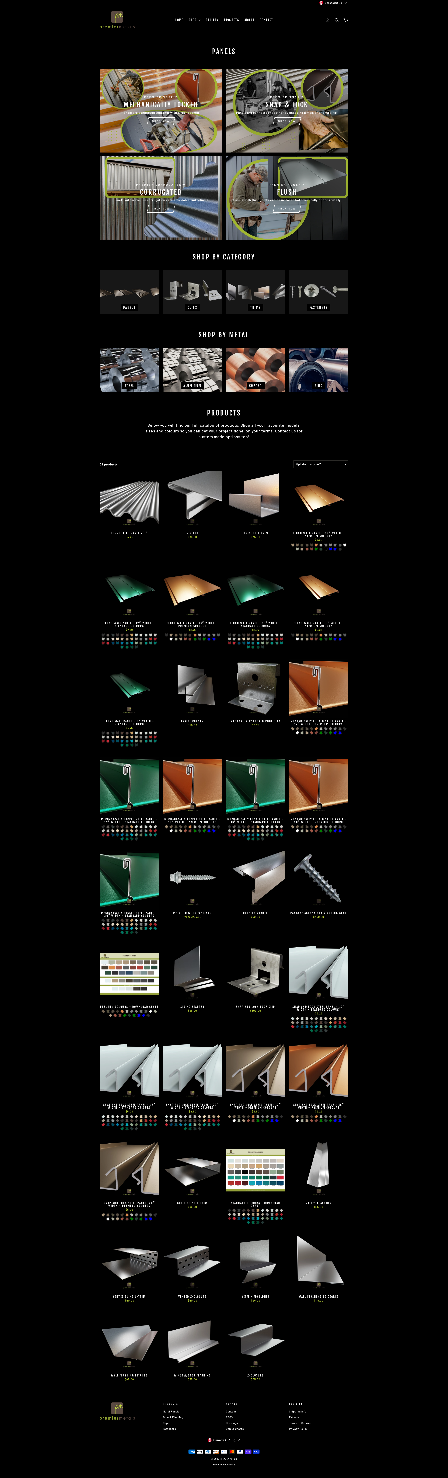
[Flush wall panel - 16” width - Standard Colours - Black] (229, 635)
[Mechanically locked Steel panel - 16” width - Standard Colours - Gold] (258, 826)
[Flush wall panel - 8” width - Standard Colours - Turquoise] (146, 741)
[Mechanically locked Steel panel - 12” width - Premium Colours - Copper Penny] (316, 728)
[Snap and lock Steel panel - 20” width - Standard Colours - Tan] (213, 1116)
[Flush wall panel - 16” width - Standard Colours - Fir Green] (258, 647)
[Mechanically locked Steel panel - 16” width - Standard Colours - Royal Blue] (248, 834)
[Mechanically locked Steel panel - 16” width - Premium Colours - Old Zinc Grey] (209, 826)
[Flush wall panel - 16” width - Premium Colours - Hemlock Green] (195, 639)
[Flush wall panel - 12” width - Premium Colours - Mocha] (297, 545)
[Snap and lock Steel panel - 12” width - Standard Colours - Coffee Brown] (321, 1022)
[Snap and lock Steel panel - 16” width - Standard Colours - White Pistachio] (103, 1116)
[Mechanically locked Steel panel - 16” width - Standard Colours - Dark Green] (262, 838)
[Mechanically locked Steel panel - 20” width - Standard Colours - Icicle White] (150, 920)
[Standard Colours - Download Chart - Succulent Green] (262, 1218)
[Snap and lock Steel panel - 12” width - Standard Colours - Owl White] (311, 1018)
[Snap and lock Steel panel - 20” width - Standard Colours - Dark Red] (218, 1120)
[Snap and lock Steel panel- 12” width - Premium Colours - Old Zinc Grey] (272, 1116)
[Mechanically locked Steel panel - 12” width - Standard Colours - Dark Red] (103, 834)
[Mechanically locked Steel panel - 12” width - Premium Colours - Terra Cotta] (311, 732)
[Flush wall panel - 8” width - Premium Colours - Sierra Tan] (307, 639)
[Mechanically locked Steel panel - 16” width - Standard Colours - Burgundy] (281, 830)
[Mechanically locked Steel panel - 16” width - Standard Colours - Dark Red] (229, 834)
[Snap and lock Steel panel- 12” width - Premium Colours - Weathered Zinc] (267, 1116)
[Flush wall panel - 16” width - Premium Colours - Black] (166, 635)
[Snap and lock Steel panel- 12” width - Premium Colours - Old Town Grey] (262, 1116)
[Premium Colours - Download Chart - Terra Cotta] (115, 1015)
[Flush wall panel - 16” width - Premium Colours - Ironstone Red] (190, 639)
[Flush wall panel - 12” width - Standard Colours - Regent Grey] (146, 639)
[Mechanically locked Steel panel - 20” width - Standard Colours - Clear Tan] (131, 924)
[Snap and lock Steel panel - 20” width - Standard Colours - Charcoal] (180, 1120)
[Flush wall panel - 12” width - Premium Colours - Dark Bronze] (311, 545)
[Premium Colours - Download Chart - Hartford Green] (134, 1015)
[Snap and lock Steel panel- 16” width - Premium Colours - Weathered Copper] (302, 1116)
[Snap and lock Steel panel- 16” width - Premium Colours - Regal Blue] (340, 1120)
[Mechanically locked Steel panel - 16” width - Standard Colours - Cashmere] (239, 830)
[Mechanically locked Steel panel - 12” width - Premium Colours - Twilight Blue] (335, 732)
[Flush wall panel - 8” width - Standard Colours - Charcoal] (108, 733)
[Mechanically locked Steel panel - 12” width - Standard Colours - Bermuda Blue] (117, 834)
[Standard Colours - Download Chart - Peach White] (243, 1214)
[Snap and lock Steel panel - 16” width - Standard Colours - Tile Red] (146, 1120)
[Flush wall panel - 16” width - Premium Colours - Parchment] (176, 639)
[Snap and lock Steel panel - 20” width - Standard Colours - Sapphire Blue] (190, 1124)
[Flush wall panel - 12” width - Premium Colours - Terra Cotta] (307, 549)
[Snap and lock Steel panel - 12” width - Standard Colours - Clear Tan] (344, 1018)
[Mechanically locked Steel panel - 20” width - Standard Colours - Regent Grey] (146, 924)
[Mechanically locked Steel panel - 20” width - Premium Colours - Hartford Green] (330, 830)
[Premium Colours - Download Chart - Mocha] (103, 1011)
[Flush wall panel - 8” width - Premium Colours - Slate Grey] (344, 635)
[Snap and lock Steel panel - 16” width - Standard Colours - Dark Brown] (136, 1120)
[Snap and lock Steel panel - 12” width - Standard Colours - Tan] (340, 1018)
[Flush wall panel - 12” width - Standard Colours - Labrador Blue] (112, 643)
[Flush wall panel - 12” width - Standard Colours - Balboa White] (108, 639)
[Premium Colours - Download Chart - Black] (148, 1015)
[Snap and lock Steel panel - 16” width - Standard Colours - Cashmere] (136, 1116)
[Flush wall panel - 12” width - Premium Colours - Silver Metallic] (321, 545)
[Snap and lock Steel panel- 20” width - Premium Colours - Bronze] (117, 1214)
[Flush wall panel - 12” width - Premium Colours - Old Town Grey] (325, 545)
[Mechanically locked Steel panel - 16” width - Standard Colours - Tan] (253, 830)
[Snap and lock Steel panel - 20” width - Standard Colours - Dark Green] (195, 1128)
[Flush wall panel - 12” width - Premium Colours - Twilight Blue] (330, 549)
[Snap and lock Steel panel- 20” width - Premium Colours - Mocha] (108, 1214)
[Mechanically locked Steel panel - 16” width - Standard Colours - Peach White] (243, 830)
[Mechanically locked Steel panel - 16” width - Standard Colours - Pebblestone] (262, 830)
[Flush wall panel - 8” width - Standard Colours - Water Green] (122, 745)
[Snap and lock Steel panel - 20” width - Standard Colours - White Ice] (176, 1116)
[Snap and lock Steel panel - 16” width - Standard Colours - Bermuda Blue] (112, 1124)
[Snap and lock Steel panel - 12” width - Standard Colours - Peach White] (330, 1018)
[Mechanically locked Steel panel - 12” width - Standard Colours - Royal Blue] (122, 834)
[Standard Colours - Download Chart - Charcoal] (234, 1210)
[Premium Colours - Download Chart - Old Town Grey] (131, 1011)
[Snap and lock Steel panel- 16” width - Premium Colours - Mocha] (297, 1116)
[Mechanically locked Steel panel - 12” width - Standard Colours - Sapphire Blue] (131, 834)
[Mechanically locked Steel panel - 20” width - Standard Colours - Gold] (131, 920)
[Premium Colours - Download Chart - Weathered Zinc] (136, 1011)
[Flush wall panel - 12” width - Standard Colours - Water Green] (122, 647)
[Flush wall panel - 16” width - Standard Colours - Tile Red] (276, 639)
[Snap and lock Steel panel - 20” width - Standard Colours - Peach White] (204, 1116)
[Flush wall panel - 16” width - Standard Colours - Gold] (258, 635)
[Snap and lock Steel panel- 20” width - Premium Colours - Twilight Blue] (146, 1218)
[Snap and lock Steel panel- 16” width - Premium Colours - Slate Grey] (340, 1116)
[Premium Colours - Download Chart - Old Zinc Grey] (141, 1011)
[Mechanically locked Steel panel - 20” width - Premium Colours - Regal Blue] (340, 830)
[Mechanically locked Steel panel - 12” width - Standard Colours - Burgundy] (155, 830)
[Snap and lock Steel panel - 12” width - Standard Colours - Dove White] (297, 1018)
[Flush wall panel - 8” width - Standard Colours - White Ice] (146, 733)
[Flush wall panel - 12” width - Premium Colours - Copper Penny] (316, 545)
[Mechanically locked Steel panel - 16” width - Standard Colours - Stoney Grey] (267, 830)
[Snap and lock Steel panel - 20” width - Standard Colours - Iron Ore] (199, 1128)
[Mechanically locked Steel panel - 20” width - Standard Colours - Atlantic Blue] (127, 928)
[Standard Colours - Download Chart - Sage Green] (267, 1218)
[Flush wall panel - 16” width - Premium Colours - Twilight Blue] (209, 639)
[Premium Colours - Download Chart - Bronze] (112, 1011)
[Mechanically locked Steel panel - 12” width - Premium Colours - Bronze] (307, 728)
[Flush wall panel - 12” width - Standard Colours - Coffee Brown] (122, 635)
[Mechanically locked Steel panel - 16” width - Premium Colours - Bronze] (180, 826)
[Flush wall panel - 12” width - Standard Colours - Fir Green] (131, 647)
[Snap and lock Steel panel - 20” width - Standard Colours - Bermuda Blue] (176, 1124)
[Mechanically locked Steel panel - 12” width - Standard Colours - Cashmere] (112, 830)
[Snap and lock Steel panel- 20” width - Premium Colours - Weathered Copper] (112, 1214)
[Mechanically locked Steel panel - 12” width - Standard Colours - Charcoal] (108, 826)
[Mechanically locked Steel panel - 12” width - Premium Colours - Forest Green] (325, 732)
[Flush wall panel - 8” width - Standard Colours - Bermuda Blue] (117, 741)
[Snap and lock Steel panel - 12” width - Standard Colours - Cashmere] (325, 1018)
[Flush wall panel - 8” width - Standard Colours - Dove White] (141, 733)
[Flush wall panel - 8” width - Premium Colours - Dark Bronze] (316, 635)
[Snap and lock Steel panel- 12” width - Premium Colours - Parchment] (239, 1120)
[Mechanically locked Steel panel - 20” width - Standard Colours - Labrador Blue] (112, 928)
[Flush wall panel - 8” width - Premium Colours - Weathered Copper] (307, 635)
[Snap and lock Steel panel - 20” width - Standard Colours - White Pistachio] (166, 1116)
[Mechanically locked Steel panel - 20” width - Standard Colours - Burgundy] (155, 924)
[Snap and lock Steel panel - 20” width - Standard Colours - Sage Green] (199, 1124)
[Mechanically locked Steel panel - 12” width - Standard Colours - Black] (103, 826)
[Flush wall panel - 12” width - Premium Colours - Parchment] (297, 549)
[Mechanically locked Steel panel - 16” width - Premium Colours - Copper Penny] (190, 826)
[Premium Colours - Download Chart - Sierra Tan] (110, 1015)
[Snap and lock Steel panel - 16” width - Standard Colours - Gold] (141, 1120)
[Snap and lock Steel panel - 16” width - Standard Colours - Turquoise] (141, 1124)
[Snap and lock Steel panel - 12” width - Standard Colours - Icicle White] (307, 1018)
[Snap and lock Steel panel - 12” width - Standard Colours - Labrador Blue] (297, 1026)
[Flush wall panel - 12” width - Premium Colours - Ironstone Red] (311, 549)
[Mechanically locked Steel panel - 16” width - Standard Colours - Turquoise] (272, 834)
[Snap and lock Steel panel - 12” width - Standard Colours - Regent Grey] (302, 1022)
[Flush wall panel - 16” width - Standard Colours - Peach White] (243, 639)
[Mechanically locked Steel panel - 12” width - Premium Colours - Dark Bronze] (311, 728)
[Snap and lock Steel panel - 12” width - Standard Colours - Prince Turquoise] (335, 1026)
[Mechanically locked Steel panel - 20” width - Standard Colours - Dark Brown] (117, 920)
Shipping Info (297, 1411)
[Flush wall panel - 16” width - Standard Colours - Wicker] (248, 639)
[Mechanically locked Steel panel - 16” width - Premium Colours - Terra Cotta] (185, 830)
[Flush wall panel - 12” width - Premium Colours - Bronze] (307, 545)
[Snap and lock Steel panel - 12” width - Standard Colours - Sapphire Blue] (316, 1026)
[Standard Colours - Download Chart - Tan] (253, 1214)
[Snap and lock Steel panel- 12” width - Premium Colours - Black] (281, 1116)
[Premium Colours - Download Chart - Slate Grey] (146, 1011)
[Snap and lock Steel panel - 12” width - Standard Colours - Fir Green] (316, 1030)
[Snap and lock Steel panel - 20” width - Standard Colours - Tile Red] (209, 1120)
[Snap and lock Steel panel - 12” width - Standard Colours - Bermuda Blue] (302, 1026)
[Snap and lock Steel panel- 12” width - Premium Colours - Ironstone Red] (253, 1120)
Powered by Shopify (224, 1464)
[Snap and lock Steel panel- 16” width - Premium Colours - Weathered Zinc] (330, 1116)
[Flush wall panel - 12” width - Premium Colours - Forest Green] (321, 549)
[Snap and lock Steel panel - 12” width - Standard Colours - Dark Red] (344, 1022)
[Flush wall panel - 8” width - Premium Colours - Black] (292, 635)
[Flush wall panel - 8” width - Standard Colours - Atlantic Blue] (127, 741)
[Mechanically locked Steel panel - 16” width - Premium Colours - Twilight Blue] (209, 830)
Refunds (294, 1417)
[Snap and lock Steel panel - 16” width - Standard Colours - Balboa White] (131, 1116)
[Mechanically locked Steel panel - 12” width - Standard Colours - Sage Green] (141, 834)
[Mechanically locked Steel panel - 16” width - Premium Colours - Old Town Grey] (199, 826)
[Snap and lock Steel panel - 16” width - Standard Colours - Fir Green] (127, 1128)
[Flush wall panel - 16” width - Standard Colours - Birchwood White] (229, 639)
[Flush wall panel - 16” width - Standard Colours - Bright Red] (234, 643)
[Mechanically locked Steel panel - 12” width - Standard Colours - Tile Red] (150, 830)
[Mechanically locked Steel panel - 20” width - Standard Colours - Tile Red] (150, 924)
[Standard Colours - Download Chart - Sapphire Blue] (258, 1218)
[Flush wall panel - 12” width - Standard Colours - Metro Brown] (127, 635)
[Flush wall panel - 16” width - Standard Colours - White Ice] (272, 635)
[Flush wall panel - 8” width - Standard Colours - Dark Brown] (117, 733)
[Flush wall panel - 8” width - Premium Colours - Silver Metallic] (325, 635)
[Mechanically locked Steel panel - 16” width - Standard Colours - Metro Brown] (253, 826)
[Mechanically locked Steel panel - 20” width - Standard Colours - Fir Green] (131, 932)
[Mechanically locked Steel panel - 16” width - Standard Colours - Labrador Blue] (239, 834)
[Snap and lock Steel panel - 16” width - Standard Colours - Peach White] (141, 1116)
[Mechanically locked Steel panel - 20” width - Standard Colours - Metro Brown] (127, 920)
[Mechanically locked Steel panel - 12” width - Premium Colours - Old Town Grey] (325, 728)
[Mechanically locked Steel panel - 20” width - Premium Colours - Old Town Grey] (325, 826)
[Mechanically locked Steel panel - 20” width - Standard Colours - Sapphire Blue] (131, 928)
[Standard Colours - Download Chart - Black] (229, 1210)
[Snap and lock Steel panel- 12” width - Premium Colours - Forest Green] (262, 1120)
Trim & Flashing (173, 1417)
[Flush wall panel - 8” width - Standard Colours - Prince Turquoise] (150, 741)
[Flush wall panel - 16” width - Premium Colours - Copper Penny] (195, 635)
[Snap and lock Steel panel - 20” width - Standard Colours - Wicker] (209, 1116)
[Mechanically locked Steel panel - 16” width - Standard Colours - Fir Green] (258, 838)
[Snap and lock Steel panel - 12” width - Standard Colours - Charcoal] (307, 1022)
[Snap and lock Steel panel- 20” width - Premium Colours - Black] (155, 1214)
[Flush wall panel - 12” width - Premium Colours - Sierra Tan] (302, 549)
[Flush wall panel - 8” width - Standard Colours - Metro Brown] (127, 733)
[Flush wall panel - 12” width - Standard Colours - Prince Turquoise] (150, 643)
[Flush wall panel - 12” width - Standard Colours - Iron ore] (112, 635)
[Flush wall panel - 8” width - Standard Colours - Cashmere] (112, 737)
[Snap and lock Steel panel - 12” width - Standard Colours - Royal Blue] (307, 1026)
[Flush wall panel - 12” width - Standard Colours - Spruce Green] (127, 647)
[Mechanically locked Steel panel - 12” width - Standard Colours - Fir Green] (131, 838)
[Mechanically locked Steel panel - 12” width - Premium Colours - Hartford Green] (330, 732)
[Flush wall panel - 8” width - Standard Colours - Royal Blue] (122, 741)
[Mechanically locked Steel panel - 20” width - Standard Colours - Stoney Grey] (141, 924)
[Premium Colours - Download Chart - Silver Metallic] (127, 1011)
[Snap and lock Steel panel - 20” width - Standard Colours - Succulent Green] (195, 1124)
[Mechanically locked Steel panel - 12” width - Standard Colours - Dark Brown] (117, 826)
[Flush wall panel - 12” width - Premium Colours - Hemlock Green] (316, 549)
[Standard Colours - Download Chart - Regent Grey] (272, 1214)
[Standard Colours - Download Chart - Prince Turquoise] (276, 1218)
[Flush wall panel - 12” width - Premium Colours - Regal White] (344, 545)
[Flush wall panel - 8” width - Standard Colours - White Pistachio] (136, 733)
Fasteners (169, 1428)
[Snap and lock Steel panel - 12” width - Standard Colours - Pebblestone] (292, 1022)
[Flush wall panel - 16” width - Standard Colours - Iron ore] (239, 635)
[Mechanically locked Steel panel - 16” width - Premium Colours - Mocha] (171, 826)
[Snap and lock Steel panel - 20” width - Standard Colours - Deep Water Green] (213, 1124)
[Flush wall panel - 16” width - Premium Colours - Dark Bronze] (190, 635)
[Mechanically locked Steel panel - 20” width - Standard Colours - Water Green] (122, 932)
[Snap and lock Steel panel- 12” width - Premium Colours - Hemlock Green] (258, 1120)
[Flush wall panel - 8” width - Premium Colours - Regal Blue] (340, 639)
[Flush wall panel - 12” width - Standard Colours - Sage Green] (141, 643)
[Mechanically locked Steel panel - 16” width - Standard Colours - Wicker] (248, 830)
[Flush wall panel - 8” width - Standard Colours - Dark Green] (136, 745)
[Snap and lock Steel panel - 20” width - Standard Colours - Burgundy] (213, 1120)
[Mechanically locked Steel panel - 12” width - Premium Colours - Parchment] (302, 732)
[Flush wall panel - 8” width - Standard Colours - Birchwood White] (103, 737)
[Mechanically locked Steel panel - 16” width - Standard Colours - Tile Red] (276, 830)
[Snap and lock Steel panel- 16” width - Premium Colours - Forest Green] (325, 1120)
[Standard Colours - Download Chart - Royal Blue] (248, 1218)
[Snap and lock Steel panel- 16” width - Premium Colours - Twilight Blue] (335, 1120)
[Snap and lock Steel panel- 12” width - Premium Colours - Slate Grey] (276, 1116)
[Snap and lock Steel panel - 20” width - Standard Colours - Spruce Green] (185, 1128)
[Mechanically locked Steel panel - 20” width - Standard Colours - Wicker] (122, 924)
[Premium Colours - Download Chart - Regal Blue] (143, 1015)
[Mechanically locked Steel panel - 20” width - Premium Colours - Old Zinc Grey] (335, 826)
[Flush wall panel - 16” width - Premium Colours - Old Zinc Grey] (213, 635)
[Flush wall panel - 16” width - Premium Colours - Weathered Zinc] (209, 635)
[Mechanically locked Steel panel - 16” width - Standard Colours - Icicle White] (276, 826)
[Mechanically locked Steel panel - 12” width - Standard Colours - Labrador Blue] (112, 834)
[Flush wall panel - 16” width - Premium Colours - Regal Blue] (213, 639)
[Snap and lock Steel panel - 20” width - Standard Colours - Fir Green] (190, 1128)
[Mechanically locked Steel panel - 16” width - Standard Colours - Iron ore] (239, 826)
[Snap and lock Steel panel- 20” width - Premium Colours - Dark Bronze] (122, 1214)
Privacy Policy (298, 1428)
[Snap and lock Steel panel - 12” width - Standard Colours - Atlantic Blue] (311, 1026)
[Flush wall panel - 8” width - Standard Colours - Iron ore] (112, 733)
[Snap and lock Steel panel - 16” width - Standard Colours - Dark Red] (155, 1120)
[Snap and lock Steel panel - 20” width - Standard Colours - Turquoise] (204, 1124)
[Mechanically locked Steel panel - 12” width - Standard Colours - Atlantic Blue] (127, 834)
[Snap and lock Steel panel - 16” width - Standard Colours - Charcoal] (117, 1120)
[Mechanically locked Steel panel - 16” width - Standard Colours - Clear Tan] (258, 830)
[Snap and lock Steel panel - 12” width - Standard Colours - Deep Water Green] (340, 1026)
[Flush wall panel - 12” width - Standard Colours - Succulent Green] (136, 643)
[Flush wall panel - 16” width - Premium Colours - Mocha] (176, 635)
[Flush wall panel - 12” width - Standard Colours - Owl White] (155, 635)
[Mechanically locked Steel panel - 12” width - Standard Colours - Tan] (127, 830)
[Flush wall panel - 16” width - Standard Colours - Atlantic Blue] (253, 643)
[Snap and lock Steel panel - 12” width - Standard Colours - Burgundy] (340, 1022)
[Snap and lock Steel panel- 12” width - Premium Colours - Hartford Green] (267, 1120)
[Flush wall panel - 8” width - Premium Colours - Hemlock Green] (321, 639)
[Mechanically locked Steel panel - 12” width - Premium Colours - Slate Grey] (340, 728)
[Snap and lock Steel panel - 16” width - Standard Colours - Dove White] (108, 1116)
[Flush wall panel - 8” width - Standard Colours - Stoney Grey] (141, 737)
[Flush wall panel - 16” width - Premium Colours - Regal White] (171, 639)
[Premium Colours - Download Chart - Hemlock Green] (124, 1015)
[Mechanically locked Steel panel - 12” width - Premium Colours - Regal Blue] (340, 732)
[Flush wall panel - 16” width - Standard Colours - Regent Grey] (272, 639)
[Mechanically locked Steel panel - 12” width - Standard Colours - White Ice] (146, 826)
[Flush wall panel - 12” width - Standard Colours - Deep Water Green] (155, 643)
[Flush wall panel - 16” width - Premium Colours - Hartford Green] (204, 639)
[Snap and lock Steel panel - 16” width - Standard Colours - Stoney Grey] (108, 1120)
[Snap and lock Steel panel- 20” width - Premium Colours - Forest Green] (136, 1218)
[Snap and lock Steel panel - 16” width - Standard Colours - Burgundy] (150, 1120)
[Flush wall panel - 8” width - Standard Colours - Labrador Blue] (112, 741)
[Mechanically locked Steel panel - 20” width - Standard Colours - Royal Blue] (122, 928)
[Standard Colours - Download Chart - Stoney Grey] (267, 1214)
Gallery (212, 20)
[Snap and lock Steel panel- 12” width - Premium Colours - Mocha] (234, 1116)
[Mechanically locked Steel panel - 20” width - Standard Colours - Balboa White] (108, 924)
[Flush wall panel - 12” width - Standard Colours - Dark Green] (136, 647)
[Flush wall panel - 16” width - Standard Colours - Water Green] (248, 647)
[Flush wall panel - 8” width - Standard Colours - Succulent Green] (136, 741)
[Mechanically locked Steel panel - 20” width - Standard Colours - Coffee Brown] (122, 920)
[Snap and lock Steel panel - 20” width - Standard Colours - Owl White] (185, 1116)
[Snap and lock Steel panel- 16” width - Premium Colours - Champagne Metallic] (292, 1116)
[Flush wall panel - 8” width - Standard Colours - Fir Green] (131, 745)
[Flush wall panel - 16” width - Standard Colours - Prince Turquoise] (276, 643)
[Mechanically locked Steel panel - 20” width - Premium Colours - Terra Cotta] (311, 830)
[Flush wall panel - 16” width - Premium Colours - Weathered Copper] (180, 635)
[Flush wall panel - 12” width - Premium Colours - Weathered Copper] (302, 545)
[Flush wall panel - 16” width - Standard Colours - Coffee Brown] (248, 635)
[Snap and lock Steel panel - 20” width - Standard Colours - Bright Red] (166, 1124)
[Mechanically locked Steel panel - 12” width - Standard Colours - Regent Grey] (146, 830)
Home (179, 20)
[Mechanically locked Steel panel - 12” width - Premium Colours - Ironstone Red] (316, 732)
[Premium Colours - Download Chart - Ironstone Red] (120, 1015)
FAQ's (229, 1417)
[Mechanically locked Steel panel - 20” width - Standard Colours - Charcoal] (108, 920)
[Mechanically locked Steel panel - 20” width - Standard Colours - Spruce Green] (127, 932)
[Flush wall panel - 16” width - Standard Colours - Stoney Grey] (267, 639)
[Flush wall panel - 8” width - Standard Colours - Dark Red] (103, 741)
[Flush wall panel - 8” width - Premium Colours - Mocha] (302, 635)
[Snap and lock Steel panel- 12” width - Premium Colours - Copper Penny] (253, 1116)
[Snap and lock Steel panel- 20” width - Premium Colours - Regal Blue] (150, 1218)
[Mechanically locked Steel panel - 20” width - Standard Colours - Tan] (127, 924)
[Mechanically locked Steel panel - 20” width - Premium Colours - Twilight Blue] (335, 830)
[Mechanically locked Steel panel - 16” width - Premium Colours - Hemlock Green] (195, 830)
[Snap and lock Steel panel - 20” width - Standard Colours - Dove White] (171, 1116)
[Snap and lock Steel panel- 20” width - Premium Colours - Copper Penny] (127, 1214)
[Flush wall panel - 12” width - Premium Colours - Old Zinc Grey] (335, 545)
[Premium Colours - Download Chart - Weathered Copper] (108, 1011)
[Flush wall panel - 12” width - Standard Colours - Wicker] (122, 639)
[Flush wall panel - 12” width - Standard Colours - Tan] (127, 639)
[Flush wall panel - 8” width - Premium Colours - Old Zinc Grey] (340, 635)
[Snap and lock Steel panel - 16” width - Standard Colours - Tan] (150, 1116)
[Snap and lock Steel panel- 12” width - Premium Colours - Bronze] (243, 1116)
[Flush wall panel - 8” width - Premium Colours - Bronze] (311, 635)
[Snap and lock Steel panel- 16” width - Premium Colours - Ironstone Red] (316, 1120)
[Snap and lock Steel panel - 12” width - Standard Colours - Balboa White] (321, 1018)
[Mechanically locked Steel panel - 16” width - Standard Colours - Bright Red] (234, 834)
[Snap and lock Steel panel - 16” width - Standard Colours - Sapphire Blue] (127, 1124)
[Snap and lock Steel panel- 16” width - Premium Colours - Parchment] (302, 1120)
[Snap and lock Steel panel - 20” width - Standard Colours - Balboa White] (195, 1116)
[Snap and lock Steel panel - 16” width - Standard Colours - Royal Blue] (117, 1124)
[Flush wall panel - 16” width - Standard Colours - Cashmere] (239, 639)
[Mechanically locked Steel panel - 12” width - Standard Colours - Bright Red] (108, 834)
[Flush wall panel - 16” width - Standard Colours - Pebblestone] (262, 639)
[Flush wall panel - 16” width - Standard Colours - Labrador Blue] (239, 643)
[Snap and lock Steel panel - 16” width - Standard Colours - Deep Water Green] (150, 1124)
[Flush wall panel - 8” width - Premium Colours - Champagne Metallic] (297, 635)
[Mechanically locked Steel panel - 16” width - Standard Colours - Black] (229, 826)
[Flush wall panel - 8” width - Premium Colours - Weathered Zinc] (335, 635)
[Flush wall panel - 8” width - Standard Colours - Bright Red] (108, 741)
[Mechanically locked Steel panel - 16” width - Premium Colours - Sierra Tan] (180, 830)
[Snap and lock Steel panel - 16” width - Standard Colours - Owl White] (122, 1116)
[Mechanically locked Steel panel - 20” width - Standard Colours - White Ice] (146, 920)
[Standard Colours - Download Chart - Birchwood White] (229, 1214)
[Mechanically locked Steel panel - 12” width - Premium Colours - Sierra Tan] (307, 732)
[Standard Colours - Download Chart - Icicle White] (276, 1210)
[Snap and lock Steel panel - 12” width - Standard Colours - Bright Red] (292, 1026)
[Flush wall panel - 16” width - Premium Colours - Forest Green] (199, 639)
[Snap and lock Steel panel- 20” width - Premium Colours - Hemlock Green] (131, 1218)
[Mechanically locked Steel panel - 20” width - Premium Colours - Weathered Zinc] (330, 826)
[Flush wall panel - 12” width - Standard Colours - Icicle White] (150, 635)
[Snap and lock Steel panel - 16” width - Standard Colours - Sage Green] (136, 1124)
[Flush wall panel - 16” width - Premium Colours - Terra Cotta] (185, 639)
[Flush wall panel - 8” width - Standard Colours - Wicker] (122, 737)
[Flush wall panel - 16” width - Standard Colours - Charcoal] (234, 635)
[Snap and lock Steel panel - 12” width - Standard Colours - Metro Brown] (316, 1022)
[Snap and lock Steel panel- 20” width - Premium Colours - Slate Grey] (150, 1214)
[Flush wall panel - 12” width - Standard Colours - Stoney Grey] (141, 639)
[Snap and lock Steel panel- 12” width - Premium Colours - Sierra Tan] (243, 1120)
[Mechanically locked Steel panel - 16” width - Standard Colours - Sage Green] (267, 834)
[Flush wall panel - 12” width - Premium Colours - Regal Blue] (335, 549)
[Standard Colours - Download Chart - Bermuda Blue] (243, 1218)
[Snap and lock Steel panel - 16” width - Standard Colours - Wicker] (146, 1116)
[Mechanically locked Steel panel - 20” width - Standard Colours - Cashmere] (112, 924)
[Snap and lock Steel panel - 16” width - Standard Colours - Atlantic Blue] (122, 1124)
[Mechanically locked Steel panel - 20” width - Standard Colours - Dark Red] (103, 928)
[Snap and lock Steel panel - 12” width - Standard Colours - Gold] (330, 1022)
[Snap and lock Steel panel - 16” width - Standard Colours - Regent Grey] (112, 1120)
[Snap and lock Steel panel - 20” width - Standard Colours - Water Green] (218, 1124)
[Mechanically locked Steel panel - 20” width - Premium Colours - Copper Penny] (316, 826)
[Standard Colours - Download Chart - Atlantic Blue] (253, 1218)
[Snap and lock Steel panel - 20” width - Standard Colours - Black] (185, 1120)
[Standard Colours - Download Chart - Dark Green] (262, 1222)
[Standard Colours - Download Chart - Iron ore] (239, 1210)
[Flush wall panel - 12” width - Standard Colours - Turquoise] (146, 643)
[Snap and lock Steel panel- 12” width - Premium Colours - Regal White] (234, 1120)
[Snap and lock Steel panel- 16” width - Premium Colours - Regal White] (297, 1120)
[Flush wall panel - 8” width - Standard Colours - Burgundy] (155, 737)
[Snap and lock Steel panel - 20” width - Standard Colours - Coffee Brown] (195, 1120)
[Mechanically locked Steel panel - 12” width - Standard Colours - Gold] (131, 826)
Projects (231, 20)
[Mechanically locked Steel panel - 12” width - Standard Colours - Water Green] (122, 838)
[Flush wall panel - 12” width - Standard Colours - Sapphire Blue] (131, 643)
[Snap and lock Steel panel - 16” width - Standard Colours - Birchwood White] (127, 1116)
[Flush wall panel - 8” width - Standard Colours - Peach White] (117, 737)
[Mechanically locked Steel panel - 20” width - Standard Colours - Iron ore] (112, 920)
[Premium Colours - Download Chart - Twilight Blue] (139, 1015)
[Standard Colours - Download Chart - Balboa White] (234, 1214)
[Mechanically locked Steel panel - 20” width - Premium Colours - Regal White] (297, 830)
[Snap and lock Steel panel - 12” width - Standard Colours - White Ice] (302, 1018)
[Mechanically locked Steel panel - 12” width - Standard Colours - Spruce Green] (127, 838)
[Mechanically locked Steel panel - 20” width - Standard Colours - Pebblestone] (136, 924)
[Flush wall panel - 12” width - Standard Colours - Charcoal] (108, 635)
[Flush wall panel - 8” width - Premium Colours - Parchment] (302, 639)
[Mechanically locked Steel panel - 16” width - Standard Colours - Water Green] (248, 838)
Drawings (232, 1423)
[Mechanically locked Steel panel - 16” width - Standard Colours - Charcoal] (234, 826)
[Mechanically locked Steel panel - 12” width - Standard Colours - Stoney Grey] (141, 830)
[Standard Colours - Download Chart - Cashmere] (239, 1214)
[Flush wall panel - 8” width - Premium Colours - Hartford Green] (330, 639)
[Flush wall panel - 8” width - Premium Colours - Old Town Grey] (330, 635)
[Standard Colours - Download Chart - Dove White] (267, 1210)
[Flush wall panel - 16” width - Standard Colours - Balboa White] (234, 639)
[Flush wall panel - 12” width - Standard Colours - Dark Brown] (117, 635)
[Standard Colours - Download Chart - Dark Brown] (243, 1210)
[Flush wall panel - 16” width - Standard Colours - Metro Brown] (253, 635)
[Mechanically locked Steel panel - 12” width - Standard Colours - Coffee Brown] (122, 826)
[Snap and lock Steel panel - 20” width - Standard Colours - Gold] (204, 1120)
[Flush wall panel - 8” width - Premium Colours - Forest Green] (325, 639)
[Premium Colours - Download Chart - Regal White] (150, 1011)
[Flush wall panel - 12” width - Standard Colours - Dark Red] (103, 643)
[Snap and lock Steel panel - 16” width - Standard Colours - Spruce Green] (122, 1128)
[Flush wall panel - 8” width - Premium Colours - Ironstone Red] (316, 639)
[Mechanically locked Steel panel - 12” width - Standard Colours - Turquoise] (146, 834)
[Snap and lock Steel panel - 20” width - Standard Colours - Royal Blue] (180, 1124)
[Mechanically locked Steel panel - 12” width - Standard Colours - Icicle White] (150, 826)
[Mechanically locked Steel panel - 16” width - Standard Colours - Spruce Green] (253, 838)
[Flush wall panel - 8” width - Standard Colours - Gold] (131, 733)
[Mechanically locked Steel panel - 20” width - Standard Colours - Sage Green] (141, 928)
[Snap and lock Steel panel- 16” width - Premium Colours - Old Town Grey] (325, 1116)
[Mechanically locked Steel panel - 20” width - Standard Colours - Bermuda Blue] (117, 928)
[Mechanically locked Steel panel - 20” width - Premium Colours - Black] (344, 826)
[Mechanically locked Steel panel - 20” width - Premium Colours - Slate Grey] (340, 826)
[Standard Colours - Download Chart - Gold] (258, 1210)
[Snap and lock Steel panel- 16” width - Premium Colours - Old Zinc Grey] (335, 1116)
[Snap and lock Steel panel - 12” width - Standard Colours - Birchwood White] (316, 1018)
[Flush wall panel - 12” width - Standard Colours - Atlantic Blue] (127, 643)
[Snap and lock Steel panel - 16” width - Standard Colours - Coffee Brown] (131, 1120)
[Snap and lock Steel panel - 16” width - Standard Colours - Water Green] (155, 1124)
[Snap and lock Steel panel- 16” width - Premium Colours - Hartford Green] (330, 1120)
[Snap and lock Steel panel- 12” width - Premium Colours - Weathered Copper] (239, 1116)
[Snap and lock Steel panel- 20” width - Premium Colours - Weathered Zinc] (141, 1214)
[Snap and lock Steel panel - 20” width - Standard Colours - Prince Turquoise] (209, 1124)
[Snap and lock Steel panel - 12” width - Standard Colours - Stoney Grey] (297, 1022)
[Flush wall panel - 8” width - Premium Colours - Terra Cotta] (311, 639)
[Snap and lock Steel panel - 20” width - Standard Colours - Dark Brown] (199, 1120)
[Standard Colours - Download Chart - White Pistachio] (262, 1210)
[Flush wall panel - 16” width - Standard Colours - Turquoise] (272, 643)
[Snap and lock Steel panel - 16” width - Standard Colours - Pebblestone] (103, 1120)
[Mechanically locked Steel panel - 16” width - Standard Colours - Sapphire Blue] (258, 834)
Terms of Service (300, 1423)
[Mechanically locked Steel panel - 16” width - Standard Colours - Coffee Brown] (248, 826)
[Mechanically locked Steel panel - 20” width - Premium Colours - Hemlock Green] (321, 830)
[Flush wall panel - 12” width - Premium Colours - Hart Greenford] (325, 549)
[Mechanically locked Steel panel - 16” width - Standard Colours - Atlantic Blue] (253, 834)
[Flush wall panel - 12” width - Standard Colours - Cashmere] (112, 639)
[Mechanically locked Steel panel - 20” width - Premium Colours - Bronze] (307, 826)
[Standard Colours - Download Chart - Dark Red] (229, 1218)
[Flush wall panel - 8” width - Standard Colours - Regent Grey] (146, 737)
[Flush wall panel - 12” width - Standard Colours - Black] (103, 635)
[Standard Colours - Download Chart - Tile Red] (276, 1214)
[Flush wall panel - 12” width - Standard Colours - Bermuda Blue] (117, 643)
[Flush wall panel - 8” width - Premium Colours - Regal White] (297, 639)
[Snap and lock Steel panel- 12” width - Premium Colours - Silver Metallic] (258, 1116)
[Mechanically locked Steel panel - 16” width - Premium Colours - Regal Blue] (213, 830)
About (249, 20)
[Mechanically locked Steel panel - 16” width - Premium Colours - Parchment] (176, 830)
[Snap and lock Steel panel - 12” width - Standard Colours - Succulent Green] (321, 1026)
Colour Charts (235, 1428)
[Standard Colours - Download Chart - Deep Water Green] (281, 1218)
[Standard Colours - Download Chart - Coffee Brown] (248, 1210)
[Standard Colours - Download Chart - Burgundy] (281, 1214)
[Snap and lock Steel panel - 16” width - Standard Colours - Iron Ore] (136, 1128)
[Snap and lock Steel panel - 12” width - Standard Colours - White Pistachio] (292, 1018)
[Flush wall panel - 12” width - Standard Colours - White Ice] (146, 635)
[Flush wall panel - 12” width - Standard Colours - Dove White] (141, 635)
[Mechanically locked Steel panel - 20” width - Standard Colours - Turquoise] (146, 928)
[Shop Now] (161, 111)
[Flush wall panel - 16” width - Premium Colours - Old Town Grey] (204, 635)
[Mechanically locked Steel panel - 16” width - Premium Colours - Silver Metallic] (195, 826)
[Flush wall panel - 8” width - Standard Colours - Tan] (127, 737)
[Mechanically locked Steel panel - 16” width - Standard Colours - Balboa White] (234, 830)
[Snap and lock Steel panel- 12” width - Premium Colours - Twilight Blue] (272, 1120)
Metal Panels (171, 1411)
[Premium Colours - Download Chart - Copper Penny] (122, 1011)
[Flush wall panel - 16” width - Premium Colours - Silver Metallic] (199, 635)
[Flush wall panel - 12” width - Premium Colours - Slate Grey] (340, 545)
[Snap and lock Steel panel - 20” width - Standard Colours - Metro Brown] (190, 1120)
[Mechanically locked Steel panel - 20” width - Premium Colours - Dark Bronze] (311, 826)
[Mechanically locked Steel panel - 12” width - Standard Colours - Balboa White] (108, 830)
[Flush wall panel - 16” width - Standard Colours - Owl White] (281, 635)
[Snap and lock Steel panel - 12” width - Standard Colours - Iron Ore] (325, 1030)
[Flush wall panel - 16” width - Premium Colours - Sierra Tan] (180, 639)
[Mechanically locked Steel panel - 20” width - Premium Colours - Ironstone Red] (316, 830)
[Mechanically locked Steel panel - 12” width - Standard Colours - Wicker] (122, 830)
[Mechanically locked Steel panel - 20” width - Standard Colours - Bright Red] (108, 928)
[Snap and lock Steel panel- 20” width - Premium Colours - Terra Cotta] (122, 1218)
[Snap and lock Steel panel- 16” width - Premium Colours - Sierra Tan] (307, 1120)
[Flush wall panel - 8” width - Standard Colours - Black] (103, 733)
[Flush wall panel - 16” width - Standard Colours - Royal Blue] (248, 643)
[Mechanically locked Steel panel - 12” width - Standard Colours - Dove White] (141, 826)
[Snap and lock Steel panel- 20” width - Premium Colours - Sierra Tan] (117, 1218)
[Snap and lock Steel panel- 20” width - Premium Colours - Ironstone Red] (127, 1218)
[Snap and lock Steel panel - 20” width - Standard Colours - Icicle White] (180, 1116)
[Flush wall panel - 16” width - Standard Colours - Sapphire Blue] (258, 643)
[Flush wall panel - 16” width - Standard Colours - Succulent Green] (262, 643)
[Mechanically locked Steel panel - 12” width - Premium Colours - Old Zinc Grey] (335, 728)
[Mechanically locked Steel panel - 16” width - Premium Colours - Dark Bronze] (185, 826)
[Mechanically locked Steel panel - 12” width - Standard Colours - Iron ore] (112, 826)
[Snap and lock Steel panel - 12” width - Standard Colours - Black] (311, 1022)
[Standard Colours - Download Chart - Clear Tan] (258, 1214)
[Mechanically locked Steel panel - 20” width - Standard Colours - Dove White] (141, 920)
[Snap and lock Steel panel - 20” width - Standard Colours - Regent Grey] (176, 1120)
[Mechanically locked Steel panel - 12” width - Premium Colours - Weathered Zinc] (330, 728)
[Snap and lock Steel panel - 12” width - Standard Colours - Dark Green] (321, 1030)
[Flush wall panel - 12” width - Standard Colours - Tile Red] (150, 639)
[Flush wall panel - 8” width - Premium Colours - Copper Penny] (321, 635)
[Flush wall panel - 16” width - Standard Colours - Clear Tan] (258, 639)
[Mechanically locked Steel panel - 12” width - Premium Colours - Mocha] (297, 728)
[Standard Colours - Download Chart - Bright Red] (234, 1218)
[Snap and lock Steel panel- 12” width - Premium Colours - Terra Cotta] (248, 1120)
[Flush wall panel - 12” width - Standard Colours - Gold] (131, 635)
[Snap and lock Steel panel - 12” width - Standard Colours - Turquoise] (330, 1026)
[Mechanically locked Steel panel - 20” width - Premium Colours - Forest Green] (325, 830)
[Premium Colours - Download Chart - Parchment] (155, 1011)
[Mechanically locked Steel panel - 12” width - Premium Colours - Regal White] (297, 732)
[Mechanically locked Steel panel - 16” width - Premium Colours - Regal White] (171, 830)
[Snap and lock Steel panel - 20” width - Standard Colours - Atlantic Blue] (185, 1124)
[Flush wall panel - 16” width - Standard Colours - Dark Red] (229, 643)
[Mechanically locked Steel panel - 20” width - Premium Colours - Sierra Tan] (307, 830)
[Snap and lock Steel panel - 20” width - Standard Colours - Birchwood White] (190, 1116)
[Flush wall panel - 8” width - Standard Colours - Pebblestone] (136, 737)
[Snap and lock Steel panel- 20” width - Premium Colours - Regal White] (108, 1218)
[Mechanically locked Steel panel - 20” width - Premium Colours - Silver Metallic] (321, 826)
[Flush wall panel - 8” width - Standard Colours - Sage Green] (141, 741)
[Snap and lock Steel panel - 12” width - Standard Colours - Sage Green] (325, 1026)
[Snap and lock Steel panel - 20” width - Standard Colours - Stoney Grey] (171, 1120)
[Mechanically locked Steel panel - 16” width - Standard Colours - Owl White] (281, 826)
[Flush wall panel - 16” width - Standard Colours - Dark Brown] (243, 635)
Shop (193, 20)
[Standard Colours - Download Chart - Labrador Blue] (239, 1218)
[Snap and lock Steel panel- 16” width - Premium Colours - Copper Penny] (316, 1116)
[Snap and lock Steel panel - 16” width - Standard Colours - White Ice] (112, 1116)
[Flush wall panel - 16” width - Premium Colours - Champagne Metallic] (171, 635)
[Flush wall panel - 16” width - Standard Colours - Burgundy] (281, 639)
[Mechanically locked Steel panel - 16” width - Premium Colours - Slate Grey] (213, 826)
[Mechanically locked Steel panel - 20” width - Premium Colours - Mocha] (297, 826)
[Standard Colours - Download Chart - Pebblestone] (262, 1214)
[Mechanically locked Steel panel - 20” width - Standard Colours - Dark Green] (136, 932)
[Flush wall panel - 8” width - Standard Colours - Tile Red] (150, 737)
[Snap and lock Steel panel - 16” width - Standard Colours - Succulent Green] (131, 1124)
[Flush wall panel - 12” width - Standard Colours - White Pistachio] (136, 635)
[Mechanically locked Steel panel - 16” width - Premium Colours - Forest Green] (199, 830)
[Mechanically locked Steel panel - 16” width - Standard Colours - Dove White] (267, 826)
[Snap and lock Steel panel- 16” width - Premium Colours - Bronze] (307, 1116)
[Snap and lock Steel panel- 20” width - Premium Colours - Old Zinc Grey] (146, 1214)
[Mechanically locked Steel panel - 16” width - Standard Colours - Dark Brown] (243, 826)
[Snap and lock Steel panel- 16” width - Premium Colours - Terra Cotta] (311, 1120)
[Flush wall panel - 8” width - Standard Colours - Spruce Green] (127, 745)
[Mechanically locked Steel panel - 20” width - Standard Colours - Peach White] (117, 924)
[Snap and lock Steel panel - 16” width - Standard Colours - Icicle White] (117, 1116)
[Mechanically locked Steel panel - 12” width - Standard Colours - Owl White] (155, 826)
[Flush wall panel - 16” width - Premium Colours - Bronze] (185, 635)
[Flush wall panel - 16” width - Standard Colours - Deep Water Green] (281, 643)
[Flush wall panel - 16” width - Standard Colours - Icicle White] (276, 635)
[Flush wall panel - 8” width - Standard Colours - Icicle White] (150, 733)
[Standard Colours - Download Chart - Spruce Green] (253, 1222)
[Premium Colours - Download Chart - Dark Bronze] (117, 1011)
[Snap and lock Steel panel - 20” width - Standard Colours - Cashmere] (199, 1116)
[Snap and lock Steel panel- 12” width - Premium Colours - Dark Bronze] (248, 1116)
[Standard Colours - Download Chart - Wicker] (248, 1214)
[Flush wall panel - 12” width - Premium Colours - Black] (340, 549)
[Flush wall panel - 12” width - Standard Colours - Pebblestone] (136, 639)
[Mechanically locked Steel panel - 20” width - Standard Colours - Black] (103, 920)
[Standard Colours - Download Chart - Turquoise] (272, 1218)
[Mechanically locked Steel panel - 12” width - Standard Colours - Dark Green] (136, 838)
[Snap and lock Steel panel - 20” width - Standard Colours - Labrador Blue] (171, 1124)
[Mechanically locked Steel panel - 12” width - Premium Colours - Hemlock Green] (321, 732)
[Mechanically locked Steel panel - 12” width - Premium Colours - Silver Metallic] (321, 728)
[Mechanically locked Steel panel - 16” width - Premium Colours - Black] (218, 826)
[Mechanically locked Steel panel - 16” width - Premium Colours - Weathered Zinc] (204, 826)
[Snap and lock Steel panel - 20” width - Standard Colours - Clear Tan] (218, 1116)
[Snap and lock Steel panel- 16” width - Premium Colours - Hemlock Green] (321, 1120)
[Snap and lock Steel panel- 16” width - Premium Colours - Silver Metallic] (321, 1116)
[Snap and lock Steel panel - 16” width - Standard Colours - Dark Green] (131, 1128)
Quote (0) (445, 1105)
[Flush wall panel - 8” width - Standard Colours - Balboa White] (108, 737)
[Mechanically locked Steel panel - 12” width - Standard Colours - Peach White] (117, 830)
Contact (266, 20)
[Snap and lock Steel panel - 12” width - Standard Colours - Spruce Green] (311, 1030)
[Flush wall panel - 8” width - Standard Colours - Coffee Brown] (122, 733)
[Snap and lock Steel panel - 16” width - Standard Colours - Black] (122, 1120)
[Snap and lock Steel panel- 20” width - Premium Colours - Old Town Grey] (136, 1214)
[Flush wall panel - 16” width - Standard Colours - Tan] (253, 639)
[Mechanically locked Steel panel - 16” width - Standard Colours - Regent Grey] (272, 830)
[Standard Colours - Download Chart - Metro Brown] (253, 1210)
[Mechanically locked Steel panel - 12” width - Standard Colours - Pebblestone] (136, 830)
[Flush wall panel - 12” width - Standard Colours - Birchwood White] (103, 639)
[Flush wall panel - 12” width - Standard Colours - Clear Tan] (131, 639)
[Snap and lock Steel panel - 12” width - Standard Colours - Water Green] (344, 1026)
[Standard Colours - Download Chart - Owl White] (281, 1210)
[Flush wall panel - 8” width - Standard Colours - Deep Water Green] (155, 741)
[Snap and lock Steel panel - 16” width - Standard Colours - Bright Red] (103, 1124)
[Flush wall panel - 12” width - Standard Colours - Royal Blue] (122, 643)
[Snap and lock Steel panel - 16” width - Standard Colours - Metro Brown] (127, 1120)
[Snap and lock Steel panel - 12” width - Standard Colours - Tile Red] (335, 1022)
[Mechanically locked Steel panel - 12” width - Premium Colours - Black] (344, 728)
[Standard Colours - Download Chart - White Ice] (272, 1210)
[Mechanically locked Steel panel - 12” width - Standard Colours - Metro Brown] (127, 826)
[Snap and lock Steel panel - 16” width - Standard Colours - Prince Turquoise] (146, 1124)
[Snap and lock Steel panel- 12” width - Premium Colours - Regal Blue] (276, 1120)
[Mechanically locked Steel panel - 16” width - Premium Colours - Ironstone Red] (190, 830)
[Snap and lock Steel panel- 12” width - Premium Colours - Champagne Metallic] (229, 1116)
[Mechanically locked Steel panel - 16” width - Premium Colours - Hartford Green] (204, 830)
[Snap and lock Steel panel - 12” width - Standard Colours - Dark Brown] (325, 1022)
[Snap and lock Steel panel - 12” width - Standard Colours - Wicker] (335, 1018)
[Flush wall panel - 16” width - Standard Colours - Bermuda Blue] (243, 643)
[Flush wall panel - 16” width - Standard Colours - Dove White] (267, 635)
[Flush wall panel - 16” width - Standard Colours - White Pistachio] (262, 635)
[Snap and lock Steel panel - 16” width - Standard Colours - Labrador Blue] (108, 1124)
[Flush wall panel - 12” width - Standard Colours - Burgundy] (155, 639)
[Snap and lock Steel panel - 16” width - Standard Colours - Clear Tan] (155, 1116)
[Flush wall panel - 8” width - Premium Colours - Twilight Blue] (335, 639)
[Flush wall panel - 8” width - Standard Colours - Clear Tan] (131, 737)
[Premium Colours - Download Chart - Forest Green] (129, 1015)
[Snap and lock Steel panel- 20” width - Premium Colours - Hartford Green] (141, 1218)
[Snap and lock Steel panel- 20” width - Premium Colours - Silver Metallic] (131, 1214)
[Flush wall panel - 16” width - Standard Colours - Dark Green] (262, 647)
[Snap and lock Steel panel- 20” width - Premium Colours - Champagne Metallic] (103, 1214)
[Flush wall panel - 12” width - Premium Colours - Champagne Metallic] (292, 545)
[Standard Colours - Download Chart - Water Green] (248, 1222)
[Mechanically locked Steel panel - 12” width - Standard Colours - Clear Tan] (131, 830)
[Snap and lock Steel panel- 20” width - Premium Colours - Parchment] (112, 1218)
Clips (166, 1423)
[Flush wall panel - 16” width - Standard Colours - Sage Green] (267, 643)
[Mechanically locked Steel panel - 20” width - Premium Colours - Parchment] (302, 830)
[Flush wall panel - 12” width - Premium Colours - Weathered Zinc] (330, 545)
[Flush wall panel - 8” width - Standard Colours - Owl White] (155, 733)
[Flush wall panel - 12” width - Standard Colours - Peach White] (117, 639)
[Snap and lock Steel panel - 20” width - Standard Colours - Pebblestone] (166, 1120)
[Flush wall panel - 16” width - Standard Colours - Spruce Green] (253, 647)
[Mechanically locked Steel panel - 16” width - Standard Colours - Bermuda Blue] (243, 834)
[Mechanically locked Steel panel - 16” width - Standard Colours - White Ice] (272, 826)
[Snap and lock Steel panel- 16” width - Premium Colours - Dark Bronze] (311, 1116)
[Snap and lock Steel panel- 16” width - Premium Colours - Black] (344, 1116)
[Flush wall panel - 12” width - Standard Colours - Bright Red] (108, 643)
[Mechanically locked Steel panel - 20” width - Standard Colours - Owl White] (155, 920)
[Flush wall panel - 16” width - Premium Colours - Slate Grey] (218, 635)
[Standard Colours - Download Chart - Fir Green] (258, 1222)
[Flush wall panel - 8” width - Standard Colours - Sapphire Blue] (131, 741)
